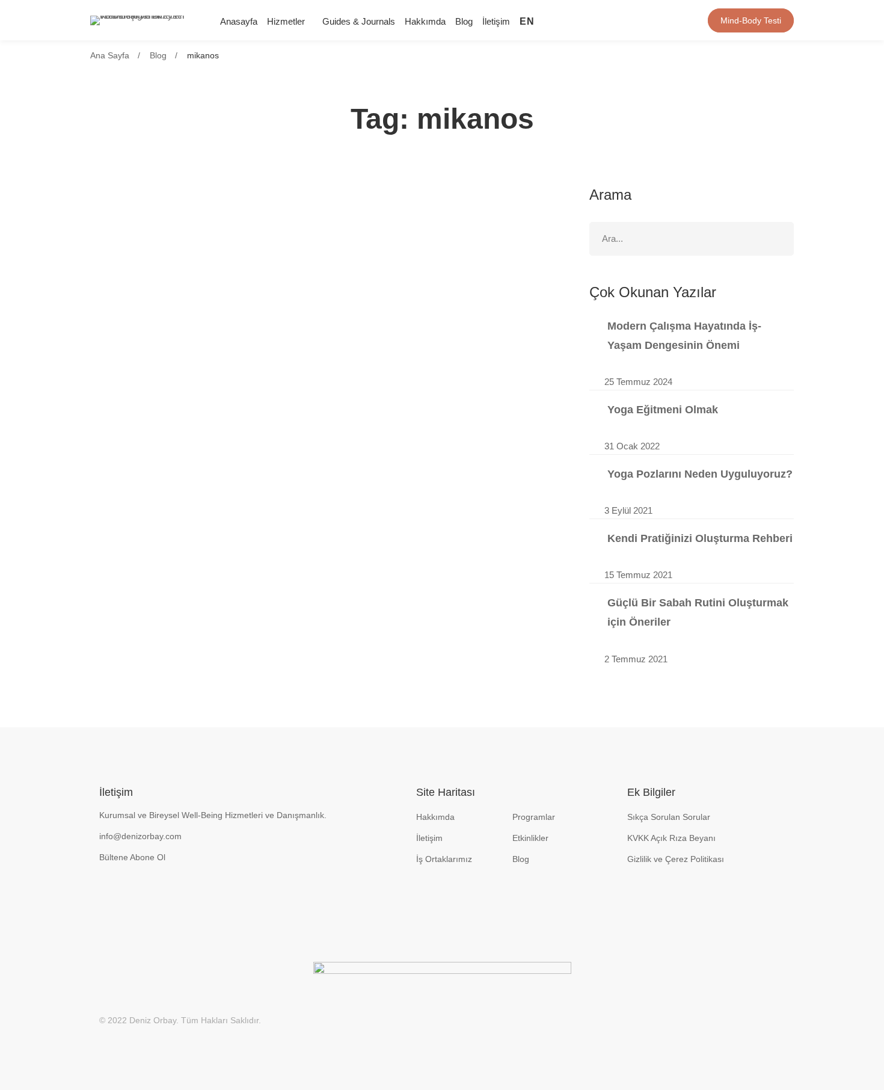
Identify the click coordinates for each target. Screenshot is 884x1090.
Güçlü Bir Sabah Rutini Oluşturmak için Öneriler (697, 612)
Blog (158, 55)
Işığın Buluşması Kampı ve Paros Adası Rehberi (245, 228)
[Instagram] (582, 20)
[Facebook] (640, 20)
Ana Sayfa (109, 55)
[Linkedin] (602, 20)
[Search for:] (691, 238)
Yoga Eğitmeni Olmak (662, 410)
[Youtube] (621, 20)
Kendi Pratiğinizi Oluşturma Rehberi (700, 538)
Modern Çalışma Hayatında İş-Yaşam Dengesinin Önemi (684, 335)
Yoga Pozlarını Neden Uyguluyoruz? (700, 474)
